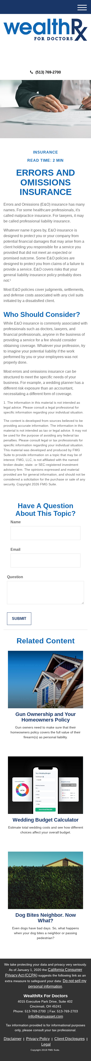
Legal (46, 1044)
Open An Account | (56, 55)
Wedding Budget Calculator (46, 820)
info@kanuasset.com (45, 1016)
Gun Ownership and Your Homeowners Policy (45, 717)
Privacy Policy (38, 1039)
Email (15, 549)
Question (15, 577)
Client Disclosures (69, 1039)
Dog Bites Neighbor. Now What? (45, 917)
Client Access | (25, 55)
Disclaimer (12, 1039)
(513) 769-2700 (48, 72)
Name (15, 522)
